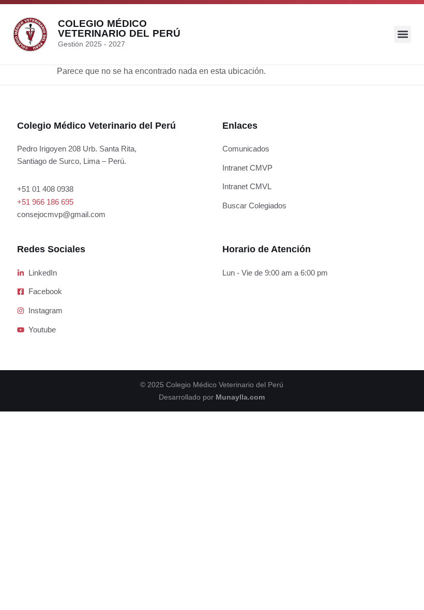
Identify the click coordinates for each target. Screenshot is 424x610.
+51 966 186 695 (45, 201)
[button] (402, 34)
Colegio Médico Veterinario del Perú (119, 28)
